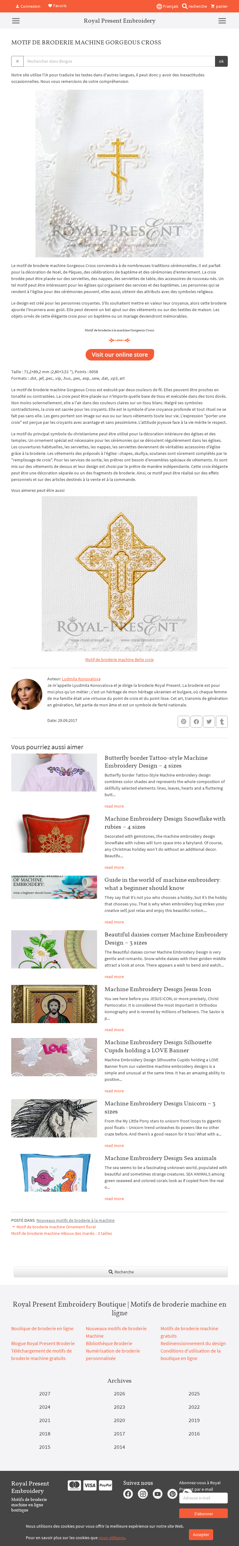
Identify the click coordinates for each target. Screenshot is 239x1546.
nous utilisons (112, 1537)
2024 (44, 1406)
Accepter (201, 1534)
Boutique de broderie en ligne (42, 1328)
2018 (44, 1433)
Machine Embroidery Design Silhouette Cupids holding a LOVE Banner (158, 1046)
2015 (44, 1446)
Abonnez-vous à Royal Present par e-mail (200, 1486)
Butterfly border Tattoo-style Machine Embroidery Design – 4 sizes (156, 761)
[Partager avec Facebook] (196, 722)
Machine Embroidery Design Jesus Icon (158, 989)
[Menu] (16, 20)
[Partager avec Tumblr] (222, 722)
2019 (194, 1420)
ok (221, 61)
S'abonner (203, 1514)
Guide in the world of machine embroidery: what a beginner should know (163, 883)
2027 (44, 1393)
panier (221, 6)
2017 (119, 1433)
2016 (194, 1433)
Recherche (124, 1272)
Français (170, 6)
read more (114, 806)
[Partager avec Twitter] (209, 722)
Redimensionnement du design (193, 1343)
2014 (119, 1446)
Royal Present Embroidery (120, 20)
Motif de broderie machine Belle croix (119, 659)
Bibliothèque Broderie (109, 1343)
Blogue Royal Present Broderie (43, 1343)
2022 (194, 1406)
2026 (119, 1393)
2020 (119, 1420)
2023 (119, 1406)
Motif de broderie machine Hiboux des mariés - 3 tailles (61, 1233)
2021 (44, 1420)
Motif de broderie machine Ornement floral (56, 1227)
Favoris (59, 5)
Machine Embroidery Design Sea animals (161, 1158)
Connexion (30, 6)
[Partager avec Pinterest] (184, 722)
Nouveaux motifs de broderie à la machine (75, 1220)
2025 (194, 1393)
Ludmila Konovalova (81, 679)
